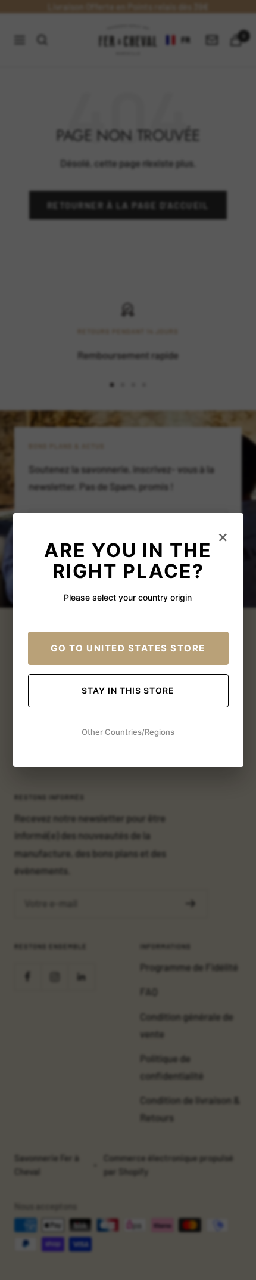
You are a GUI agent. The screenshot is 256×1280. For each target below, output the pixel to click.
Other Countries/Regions (128, 732)
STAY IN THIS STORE (128, 690)
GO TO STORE (128, 648)
